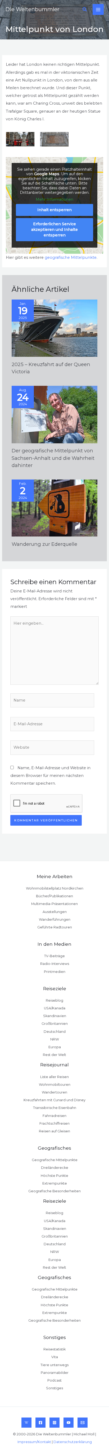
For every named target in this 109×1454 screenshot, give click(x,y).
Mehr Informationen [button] (54, 199)
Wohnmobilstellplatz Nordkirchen (54, 888)
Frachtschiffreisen (54, 1123)
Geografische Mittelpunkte (55, 1160)
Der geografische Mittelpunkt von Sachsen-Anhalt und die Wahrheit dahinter (53, 458)
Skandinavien (54, 1016)
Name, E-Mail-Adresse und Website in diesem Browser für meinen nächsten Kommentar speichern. (50, 775)
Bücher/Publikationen (54, 896)
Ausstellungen (55, 912)
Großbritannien (55, 1024)
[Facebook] (40, 1423)
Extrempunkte (54, 1183)
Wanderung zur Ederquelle (44, 544)
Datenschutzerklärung (72, 1442)
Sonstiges (54, 1388)
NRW (54, 1039)
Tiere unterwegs (54, 1365)
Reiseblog (54, 1000)
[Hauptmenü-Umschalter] (98, 9)
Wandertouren (54, 1092)
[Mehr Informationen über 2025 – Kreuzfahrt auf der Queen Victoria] (54, 327)
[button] (85, 9)
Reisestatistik (54, 1349)
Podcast (54, 1380)
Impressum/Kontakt (34, 1442)
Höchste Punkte (54, 1176)
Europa (54, 1047)
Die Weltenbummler (32, 9)
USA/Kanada (54, 1008)
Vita (54, 1357)
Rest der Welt (54, 1055)
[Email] (83, 1423)
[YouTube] (68, 1423)
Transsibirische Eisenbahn (54, 1108)
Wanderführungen (54, 919)
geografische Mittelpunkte (71, 257)
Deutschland (55, 1032)
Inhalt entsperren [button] (54, 209)
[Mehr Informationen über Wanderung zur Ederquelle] (54, 507)
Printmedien (54, 972)
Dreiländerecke (54, 1168)
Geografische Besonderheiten (54, 1191)
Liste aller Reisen (54, 1077)
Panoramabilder (55, 1373)
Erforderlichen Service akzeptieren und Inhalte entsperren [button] (54, 229)
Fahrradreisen (54, 1116)
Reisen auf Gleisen (54, 1131)
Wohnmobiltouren (54, 1085)
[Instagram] (54, 1423)
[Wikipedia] (26, 1423)
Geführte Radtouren (54, 927)
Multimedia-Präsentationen (54, 904)
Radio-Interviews (54, 964)
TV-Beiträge (54, 956)
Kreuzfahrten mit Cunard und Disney (54, 1100)
